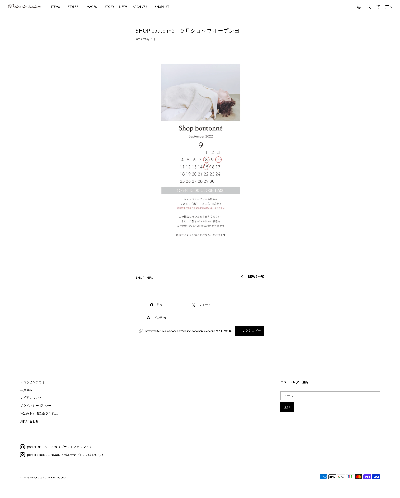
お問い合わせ (29, 421)
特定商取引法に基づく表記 (39, 413)
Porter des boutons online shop (48, 477)
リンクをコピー (250, 331)
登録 (287, 407)
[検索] (368, 6)
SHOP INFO (145, 277)
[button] (57, 7)
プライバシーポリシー (35, 405)
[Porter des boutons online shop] (24, 6)
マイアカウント (31, 398)
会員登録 (26, 390)
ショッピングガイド (34, 382)
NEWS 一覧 (256, 277)
